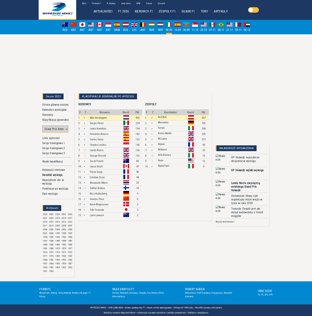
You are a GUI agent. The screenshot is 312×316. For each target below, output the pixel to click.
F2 (259, 294)
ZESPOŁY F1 (167, 11)
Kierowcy (47, 114)
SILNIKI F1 (188, 11)
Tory (148, 293)
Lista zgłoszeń (51, 138)
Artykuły (67, 293)
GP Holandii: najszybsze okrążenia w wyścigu (245, 159)
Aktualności (44, 293)
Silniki (161, 293)
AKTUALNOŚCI (103, 11)
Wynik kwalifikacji (52, 161)
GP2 (266, 294)
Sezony (115, 293)
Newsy (54, 293)
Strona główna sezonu (55, 104)
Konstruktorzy (118, 296)
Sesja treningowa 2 (53, 148)
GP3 (271, 294)
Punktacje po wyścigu (55, 188)
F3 (262, 294)
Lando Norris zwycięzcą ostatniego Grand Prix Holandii (245, 186)
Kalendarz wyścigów (54, 109)
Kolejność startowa (53, 170)
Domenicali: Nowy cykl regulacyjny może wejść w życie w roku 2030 (247, 199)
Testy (60, 293)
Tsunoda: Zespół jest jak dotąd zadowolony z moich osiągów (247, 212)
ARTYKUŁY (221, 11)
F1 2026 (123, 11)
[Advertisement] (156, 62)
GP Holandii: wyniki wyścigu (247, 170)
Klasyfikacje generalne (55, 120)
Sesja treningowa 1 (53, 143)
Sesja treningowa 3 (53, 153)
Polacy (42, 296)
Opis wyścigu (50, 193)
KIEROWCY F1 (144, 11)
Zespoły (142, 293)
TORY (204, 11)
